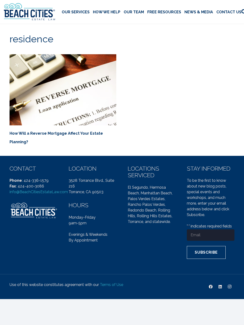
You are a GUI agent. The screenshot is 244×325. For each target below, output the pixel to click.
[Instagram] (229, 286)
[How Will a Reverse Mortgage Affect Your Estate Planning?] (63, 89)
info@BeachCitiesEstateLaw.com (39, 192)
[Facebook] (210, 286)
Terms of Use (111, 284)
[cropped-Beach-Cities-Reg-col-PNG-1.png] (30, 12)
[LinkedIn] (220, 286)
